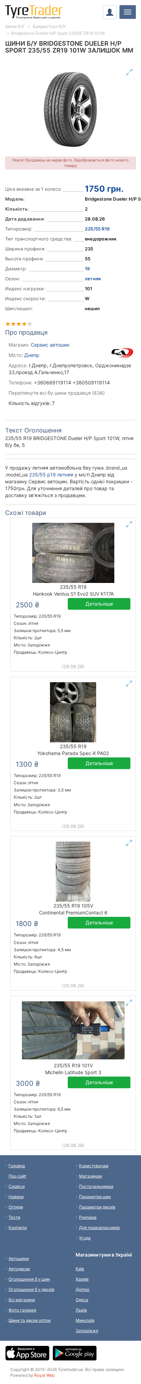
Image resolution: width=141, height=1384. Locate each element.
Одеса (82, 1299)
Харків (82, 1279)
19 (87, 268)
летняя (93, 278)
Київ (80, 1268)
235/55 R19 (97, 229)
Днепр (31, 355)
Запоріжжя (87, 1330)
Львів (81, 1310)
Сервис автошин (50, 345)
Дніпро (82, 1289)
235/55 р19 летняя (51, 474)
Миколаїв (85, 1320)
